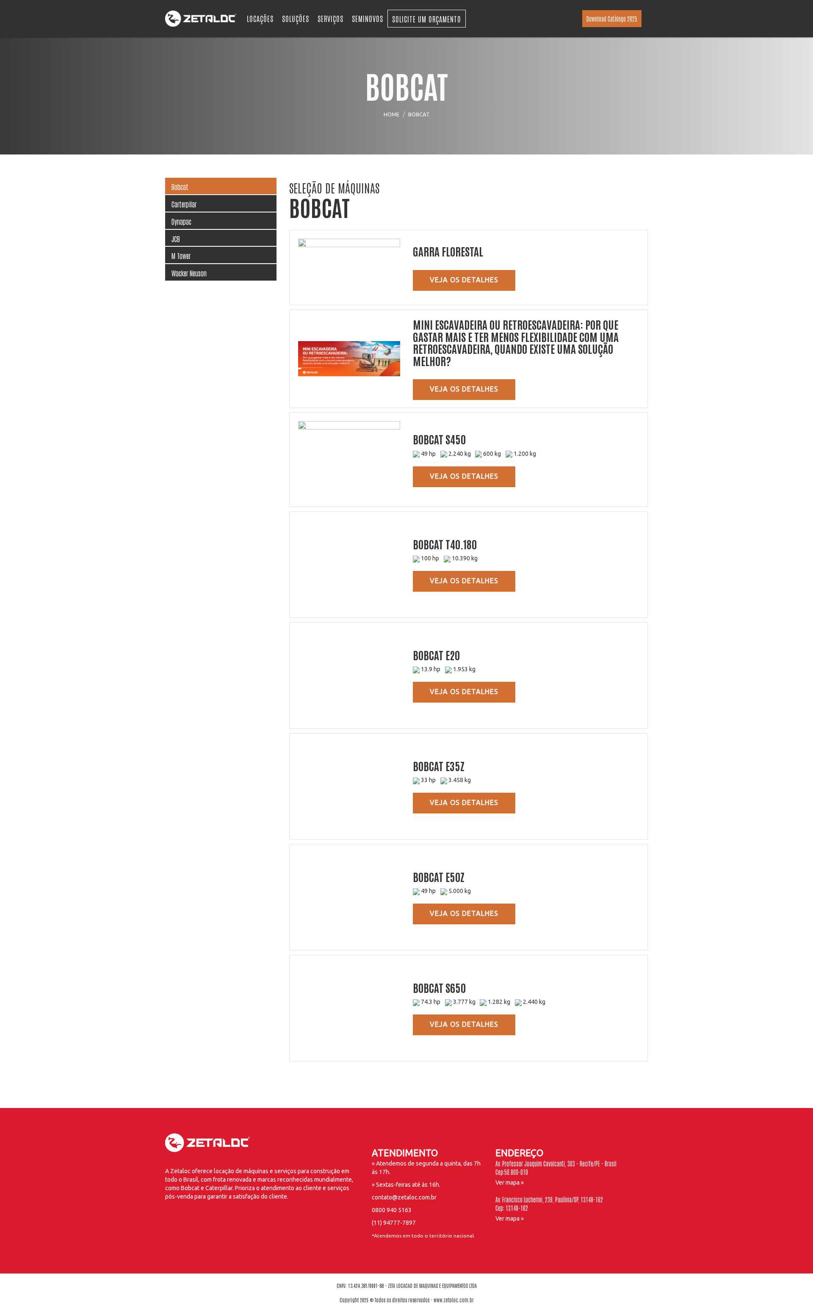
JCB (175, 238)
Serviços (330, 18)
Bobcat (179, 186)
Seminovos (367, 18)
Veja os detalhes (464, 280)
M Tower (181, 255)
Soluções (295, 18)
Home (391, 114)
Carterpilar (183, 204)
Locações (260, 18)
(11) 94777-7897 (394, 1222)
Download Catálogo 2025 (611, 18)
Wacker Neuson (189, 273)
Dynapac (181, 221)
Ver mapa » (509, 1182)
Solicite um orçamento (426, 18)
